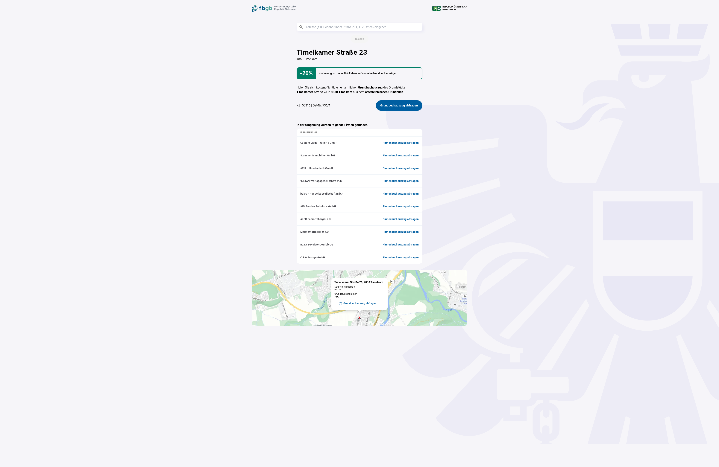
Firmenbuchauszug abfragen (401, 142)
